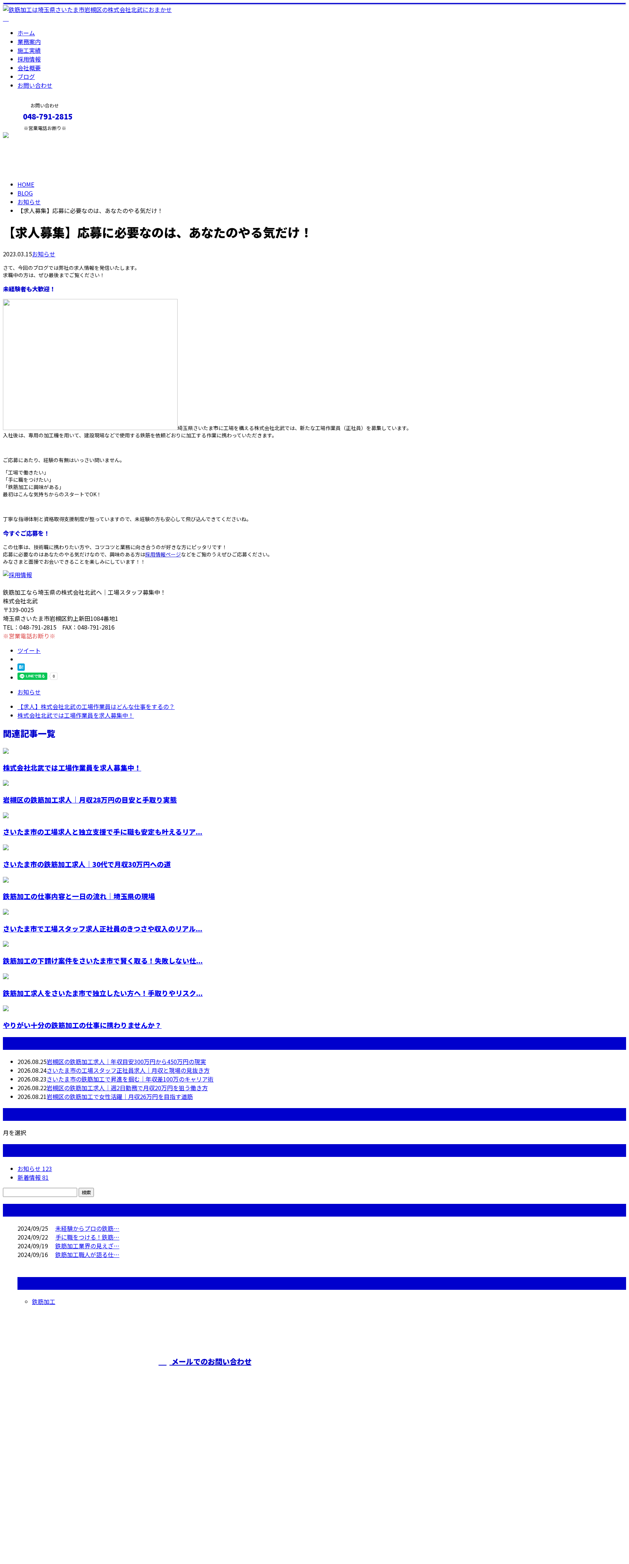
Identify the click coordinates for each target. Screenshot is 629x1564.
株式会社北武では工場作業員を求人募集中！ (72, 767)
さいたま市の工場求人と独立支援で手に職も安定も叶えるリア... (102, 831)
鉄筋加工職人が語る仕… (87, 1254)
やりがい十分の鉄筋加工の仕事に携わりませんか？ (82, 1025)
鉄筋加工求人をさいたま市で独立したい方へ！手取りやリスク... (103, 993)
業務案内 (29, 41)
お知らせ (43, 253)
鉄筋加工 (43, 1301)
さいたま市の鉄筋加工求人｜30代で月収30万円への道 (87, 864)
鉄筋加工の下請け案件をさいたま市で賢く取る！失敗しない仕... (103, 960)
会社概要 (29, 67)
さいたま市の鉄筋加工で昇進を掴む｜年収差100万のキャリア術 (130, 1079)
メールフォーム (28, 135)
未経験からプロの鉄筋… (87, 1228)
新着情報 (33, 1177)
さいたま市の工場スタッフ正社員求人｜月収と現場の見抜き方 (128, 1070)
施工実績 (29, 50)
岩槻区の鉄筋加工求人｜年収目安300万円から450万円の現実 (126, 1061)
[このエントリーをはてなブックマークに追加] (21, 668)
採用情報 (29, 59)
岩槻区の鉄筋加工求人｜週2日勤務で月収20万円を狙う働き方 (127, 1087)
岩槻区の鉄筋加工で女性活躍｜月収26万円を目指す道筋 (120, 1096)
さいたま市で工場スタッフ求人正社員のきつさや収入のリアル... (102, 928)
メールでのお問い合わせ (211, 1361)
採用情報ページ (163, 554)
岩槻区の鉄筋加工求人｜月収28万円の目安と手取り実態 (90, 799)
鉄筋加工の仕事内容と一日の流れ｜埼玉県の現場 (79, 896)
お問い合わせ (34, 85)
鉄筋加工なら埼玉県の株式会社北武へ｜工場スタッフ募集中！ (84, 1539)
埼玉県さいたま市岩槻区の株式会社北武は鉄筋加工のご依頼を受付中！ (400, 1375)
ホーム (26, 32)
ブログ (26, 76)
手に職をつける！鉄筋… (87, 1237)
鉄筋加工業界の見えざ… (87, 1245)
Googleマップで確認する (38, 1496)
